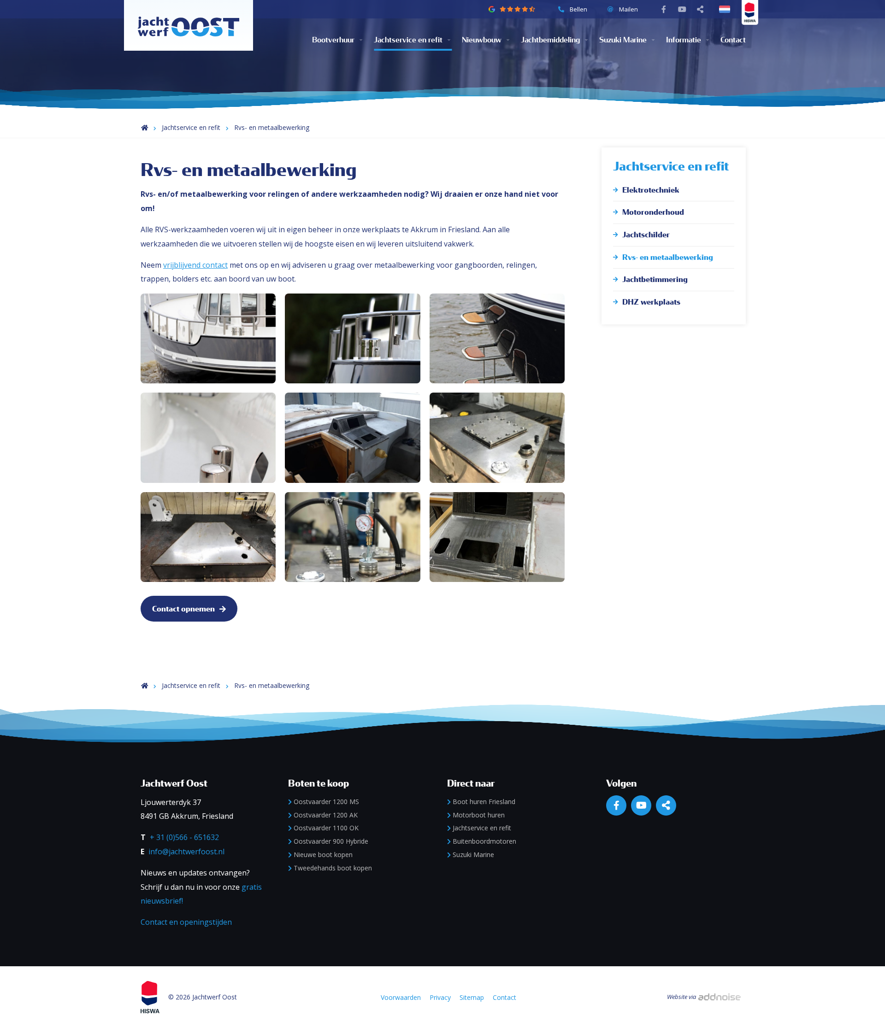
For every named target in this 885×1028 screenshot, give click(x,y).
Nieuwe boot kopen (323, 854)
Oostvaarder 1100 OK (326, 827)
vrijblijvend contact (195, 265)
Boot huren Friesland (484, 801)
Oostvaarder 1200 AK (326, 815)
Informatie (683, 39)
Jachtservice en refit (408, 39)
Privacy (440, 997)
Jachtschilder (646, 234)
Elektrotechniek (650, 190)
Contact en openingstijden (186, 922)
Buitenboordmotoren (484, 841)
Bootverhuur (333, 39)
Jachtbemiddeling (550, 39)
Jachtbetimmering (655, 279)
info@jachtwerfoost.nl (186, 851)
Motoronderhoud (653, 212)
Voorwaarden (401, 997)
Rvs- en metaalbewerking (271, 127)
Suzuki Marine (623, 39)
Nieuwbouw (482, 39)
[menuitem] (343, 40)
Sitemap (472, 997)
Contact (733, 39)
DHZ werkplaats (651, 302)
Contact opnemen (183, 609)
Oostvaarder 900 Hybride (331, 841)
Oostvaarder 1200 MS (326, 801)
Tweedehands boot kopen (333, 868)
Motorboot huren (479, 815)
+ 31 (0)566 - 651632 (184, 837)
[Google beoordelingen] (517, 9)
